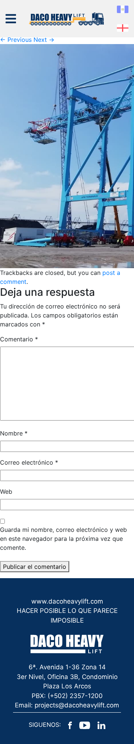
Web (6, 491)
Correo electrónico (29, 462)
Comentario (19, 339)
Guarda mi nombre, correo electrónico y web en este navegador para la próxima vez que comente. (63, 538)
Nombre (14, 433)
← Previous (16, 39)
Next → (44, 39)
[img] (11, 19)
